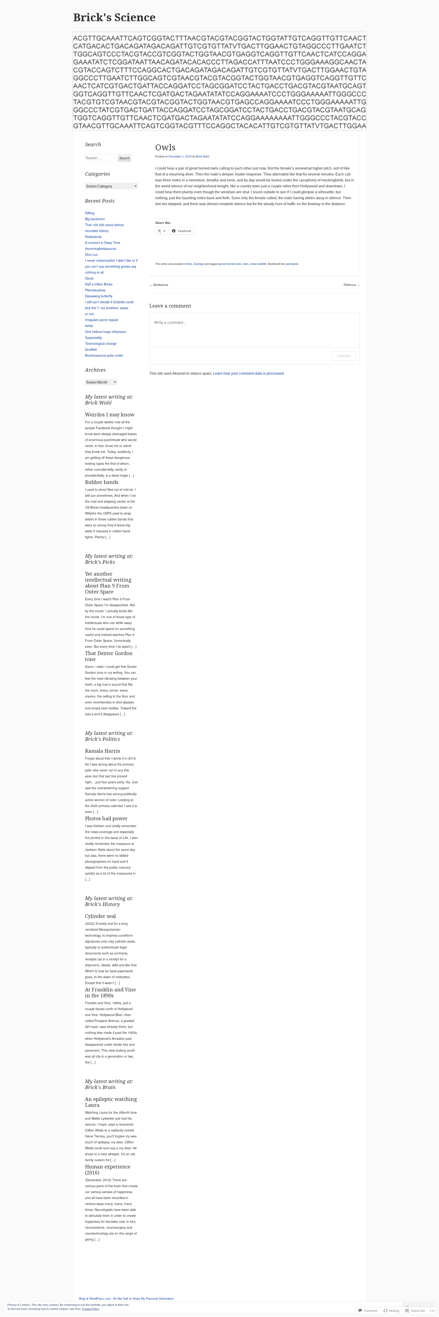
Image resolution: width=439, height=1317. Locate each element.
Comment (344, 356)
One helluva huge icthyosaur (105, 331)
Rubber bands (101, 482)
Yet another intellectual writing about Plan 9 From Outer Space (108, 583)
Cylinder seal (100, 916)
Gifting (89, 213)
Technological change (101, 343)
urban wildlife (258, 264)
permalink (292, 264)
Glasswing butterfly (98, 296)
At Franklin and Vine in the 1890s (110, 992)
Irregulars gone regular (101, 319)
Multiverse (158, 285)
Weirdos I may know (109, 415)
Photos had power (106, 818)
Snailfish (91, 349)
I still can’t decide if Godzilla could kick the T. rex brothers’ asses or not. (109, 308)
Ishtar (89, 325)
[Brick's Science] (219, 81)
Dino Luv (91, 254)
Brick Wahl (202, 156)
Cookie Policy (90, 1309)
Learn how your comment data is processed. (248, 373)
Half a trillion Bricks (98, 284)
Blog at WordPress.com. (95, 1298)
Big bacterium (95, 219)
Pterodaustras (95, 290)
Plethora (352, 285)
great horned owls (230, 264)
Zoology (198, 264)
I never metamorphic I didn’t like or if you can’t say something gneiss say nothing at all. (111, 266)
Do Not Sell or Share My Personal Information (143, 1298)
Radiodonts (93, 236)
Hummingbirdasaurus (100, 248)
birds (189, 264)
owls (246, 264)
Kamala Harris (102, 751)
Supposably (93, 337)
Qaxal (89, 278)
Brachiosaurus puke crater (104, 355)
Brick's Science (114, 17)
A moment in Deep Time (102, 242)
